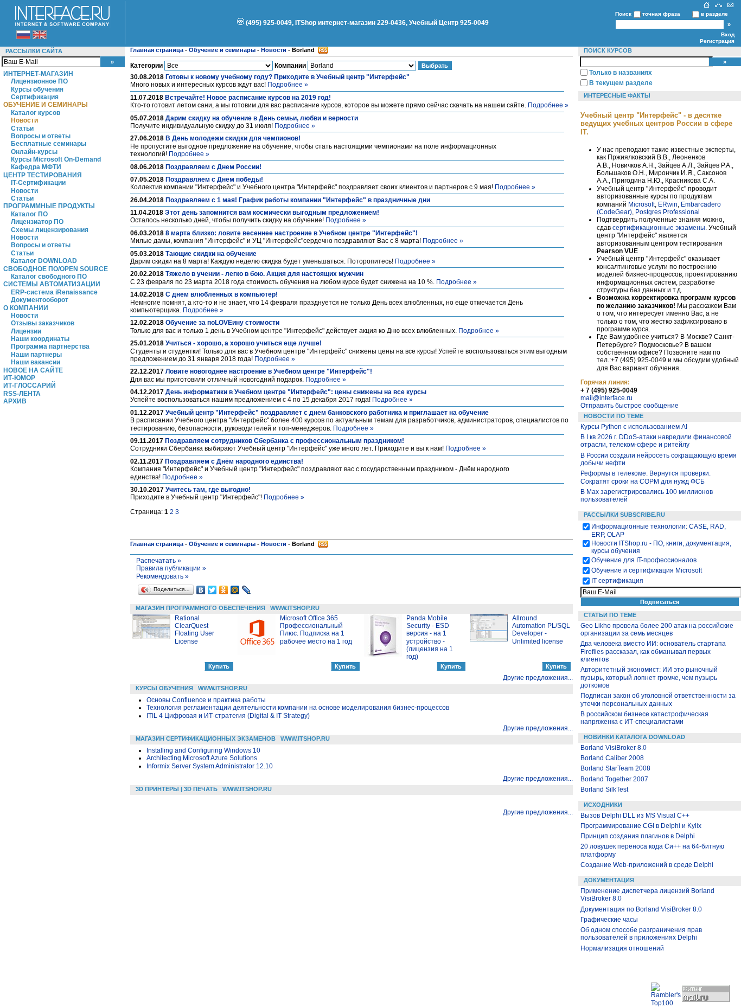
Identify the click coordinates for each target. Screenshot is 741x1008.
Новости (24, 120)
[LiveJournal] (246, 590)
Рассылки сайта (33, 51)
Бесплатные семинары (48, 143)
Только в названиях (620, 72)
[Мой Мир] (235, 590)
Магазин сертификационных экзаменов (206, 738)
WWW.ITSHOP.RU (295, 608)
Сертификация (35, 97)
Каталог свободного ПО (49, 276)
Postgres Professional (667, 212)
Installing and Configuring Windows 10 (203, 750)
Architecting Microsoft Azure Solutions (201, 758)
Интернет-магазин (38, 74)
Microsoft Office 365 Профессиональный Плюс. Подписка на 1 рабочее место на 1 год (316, 629)
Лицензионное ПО (39, 81)
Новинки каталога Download (634, 737)
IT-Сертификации (38, 183)
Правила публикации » (171, 568)
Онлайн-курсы (34, 152)
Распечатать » (158, 560)
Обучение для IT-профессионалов (644, 560)
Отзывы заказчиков (42, 323)
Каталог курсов (35, 113)
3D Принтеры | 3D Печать (177, 789)
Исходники (603, 804)
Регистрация (717, 41)
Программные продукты (49, 206)
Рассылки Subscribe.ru (624, 514)
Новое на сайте (33, 370)
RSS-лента (22, 393)
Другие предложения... (538, 678)
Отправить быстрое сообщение (629, 405)
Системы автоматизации (51, 284)
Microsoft (641, 204)
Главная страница (156, 50)
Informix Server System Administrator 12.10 (209, 766)
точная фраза (661, 14)
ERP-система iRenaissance (54, 292)
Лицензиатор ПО (37, 222)
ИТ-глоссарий (29, 385)
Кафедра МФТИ (36, 167)
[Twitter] (212, 590)
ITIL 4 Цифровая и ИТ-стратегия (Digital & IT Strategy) (228, 716)
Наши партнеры (36, 354)
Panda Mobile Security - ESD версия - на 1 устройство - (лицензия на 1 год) (429, 637)
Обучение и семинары (45, 104)
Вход (727, 34)
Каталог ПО (29, 214)
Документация (609, 880)
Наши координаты (40, 339)
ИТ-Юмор (19, 378)
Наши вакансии (35, 362)
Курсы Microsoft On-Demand (56, 159)
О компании (25, 308)
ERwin (668, 204)
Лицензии (26, 331)
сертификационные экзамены (658, 228)
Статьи (22, 128)
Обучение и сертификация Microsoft (646, 570)
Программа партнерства (50, 346)
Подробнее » (287, 84)
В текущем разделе (621, 83)
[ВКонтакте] (201, 590)
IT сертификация (617, 581)
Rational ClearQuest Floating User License (194, 629)
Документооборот (39, 300)
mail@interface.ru (606, 398)
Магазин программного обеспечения (200, 608)
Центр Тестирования (42, 175)
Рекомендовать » (162, 576)
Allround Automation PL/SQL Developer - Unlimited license (541, 629)
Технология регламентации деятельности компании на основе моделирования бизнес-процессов (297, 707)
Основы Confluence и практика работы (206, 700)
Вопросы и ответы (41, 136)
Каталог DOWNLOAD (44, 261)
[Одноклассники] (223, 590)
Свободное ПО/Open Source (55, 269)
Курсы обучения (37, 89)
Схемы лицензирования (49, 230)
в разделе (714, 14)
